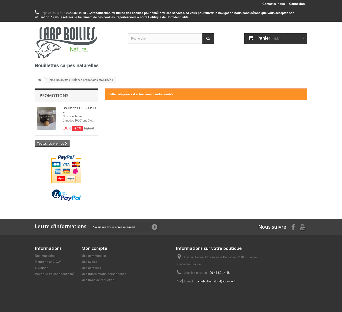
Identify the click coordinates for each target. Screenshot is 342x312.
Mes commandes (93, 256)
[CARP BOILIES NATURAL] (78, 42)
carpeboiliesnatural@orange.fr (216, 281)
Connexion (297, 4)
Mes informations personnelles (103, 274)
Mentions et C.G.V (48, 262)
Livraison (41, 268)
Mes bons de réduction (97, 280)
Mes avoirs (89, 262)
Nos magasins (45, 256)
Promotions (54, 95)
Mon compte (94, 248)
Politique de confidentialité (54, 274)
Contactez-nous (273, 4)
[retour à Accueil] (39, 80)
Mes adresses (91, 268)
